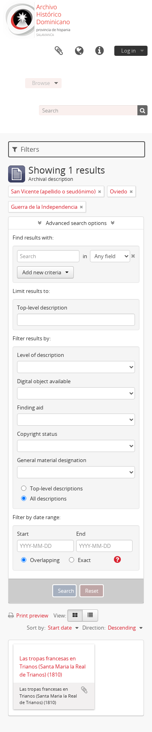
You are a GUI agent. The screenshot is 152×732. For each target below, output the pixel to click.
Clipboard (59, 51)
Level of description (40, 355)
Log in (128, 50)
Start (23, 533)
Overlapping (44, 560)
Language (79, 51)
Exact (84, 560)
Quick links (99, 51)
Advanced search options (76, 223)
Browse (41, 83)
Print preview (31, 615)
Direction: (93, 627)
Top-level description (42, 307)
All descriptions (47, 498)
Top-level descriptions (56, 488)
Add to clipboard (84, 690)
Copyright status (37, 433)
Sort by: (36, 627)
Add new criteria (41, 272)
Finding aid (30, 407)
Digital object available (44, 381)
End (81, 533)
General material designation (51, 460)
